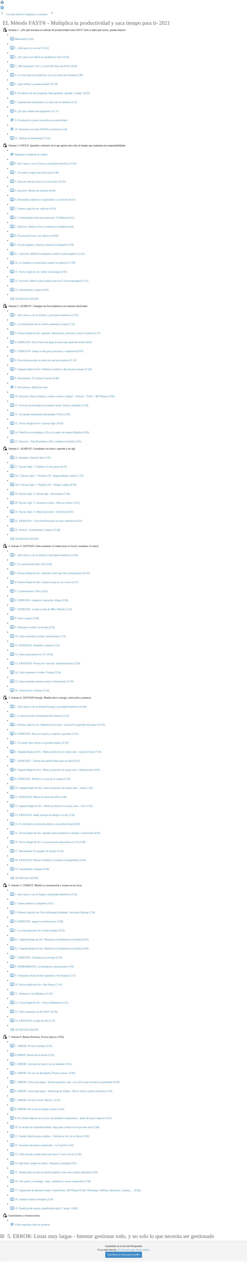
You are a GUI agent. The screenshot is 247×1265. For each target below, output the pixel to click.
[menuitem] (2, 9)
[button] (2, 3)
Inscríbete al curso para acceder (124, 1254)
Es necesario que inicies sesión (133, 1249)
